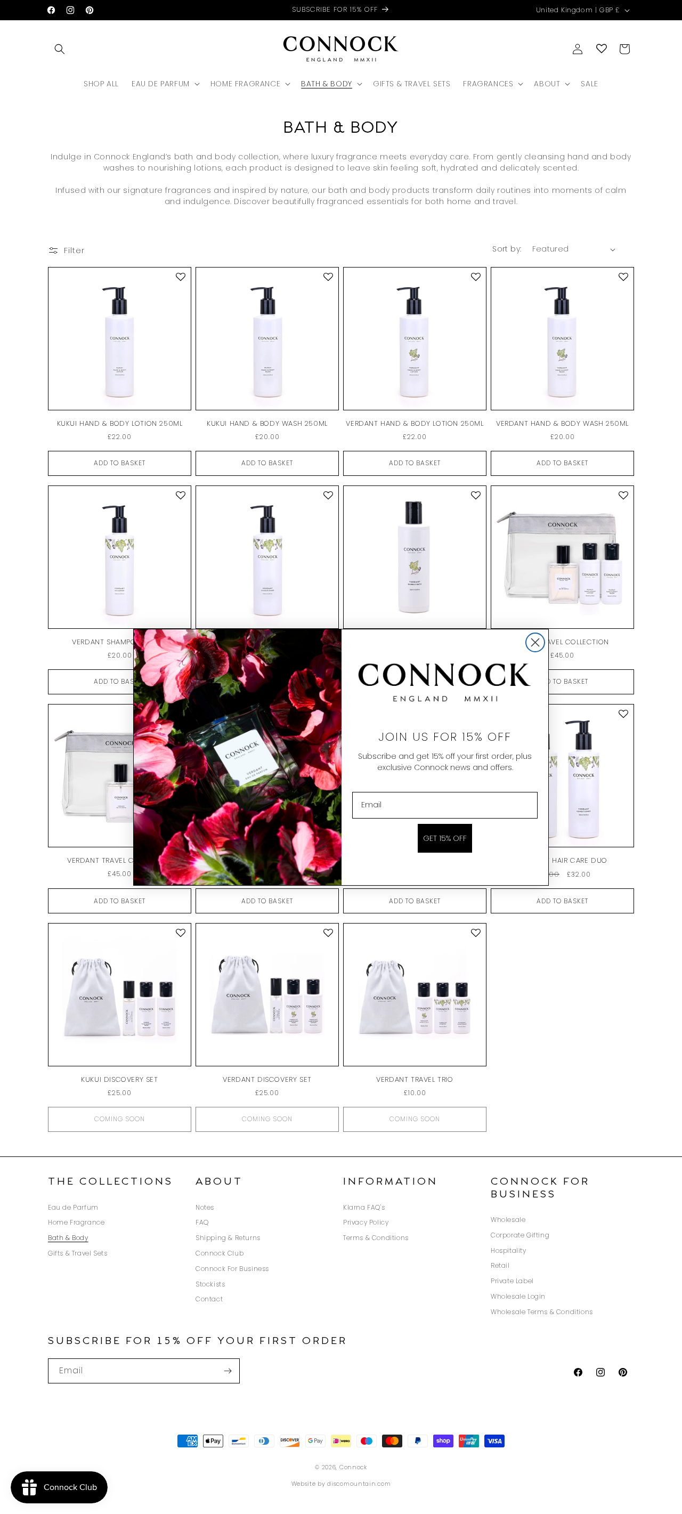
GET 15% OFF (445, 837)
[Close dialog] (535, 642)
